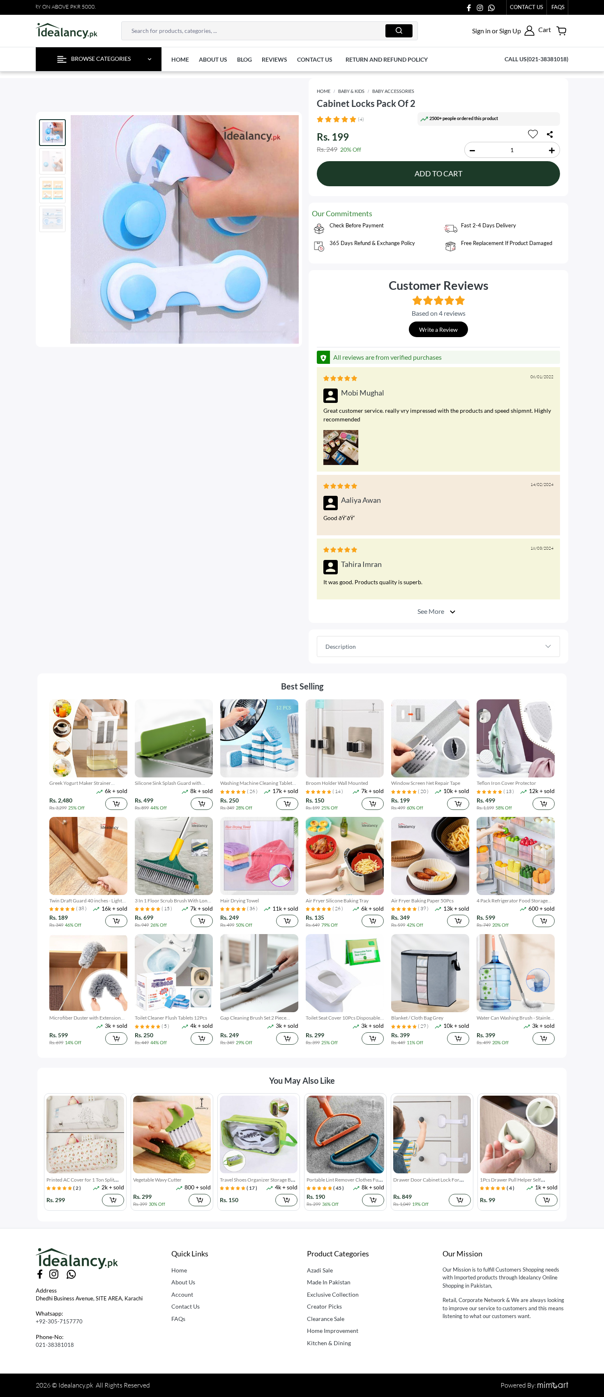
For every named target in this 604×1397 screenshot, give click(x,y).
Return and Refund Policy (387, 59)
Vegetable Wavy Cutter (70, 1180)
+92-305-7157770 (59, 1321)
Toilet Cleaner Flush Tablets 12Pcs (171, 1018)
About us (213, 59)
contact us (314, 59)
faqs (558, 7)
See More (431, 611)
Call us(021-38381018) (536, 59)
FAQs (178, 1318)
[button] (503, 30)
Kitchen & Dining (329, 1342)
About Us (183, 1282)
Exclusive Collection (333, 1294)
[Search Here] (399, 30)
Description (340, 646)
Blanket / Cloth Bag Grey (417, 1018)
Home (180, 59)
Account (182, 1294)
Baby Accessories (393, 91)
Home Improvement (332, 1330)
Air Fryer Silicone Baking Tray (337, 900)
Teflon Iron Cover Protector (506, 783)
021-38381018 (55, 1344)
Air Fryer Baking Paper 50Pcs (422, 900)
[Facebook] (469, 7)
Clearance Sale (325, 1318)
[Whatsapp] (491, 7)
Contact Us (526, 7)
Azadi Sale (320, 1270)
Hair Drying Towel (239, 900)
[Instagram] (480, 7)
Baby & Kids (351, 91)
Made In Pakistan (328, 1282)
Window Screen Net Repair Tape (425, 783)
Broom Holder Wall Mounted (337, 783)
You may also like (302, 1080)
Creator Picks (324, 1306)
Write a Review (438, 329)
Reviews (274, 59)
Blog (244, 59)
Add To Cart (439, 173)
